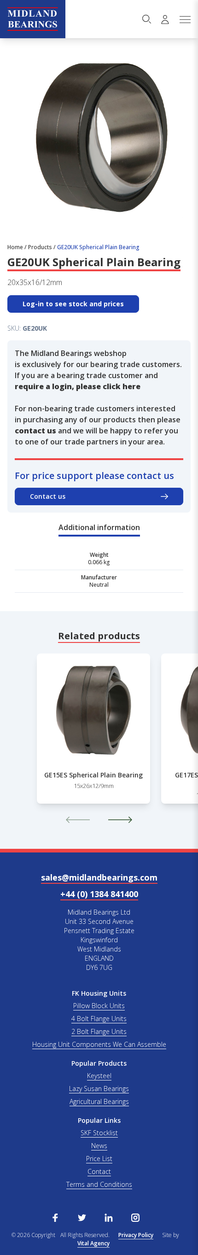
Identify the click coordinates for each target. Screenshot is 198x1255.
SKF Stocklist (99, 1132)
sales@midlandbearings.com (99, 877)
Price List (99, 1158)
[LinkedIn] (109, 1217)
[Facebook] (55, 1217)
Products (40, 247)
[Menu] (184, 19)
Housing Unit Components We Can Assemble (99, 1044)
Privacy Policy (135, 1235)
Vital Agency (93, 1243)
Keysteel (99, 1075)
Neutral (99, 585)
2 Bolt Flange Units (99, 1031)
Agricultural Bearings (99, 1101)
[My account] (164, 19)
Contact (99, 1171)
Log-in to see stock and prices (73, 303)
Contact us (47, 496)
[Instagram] (135, 1217)
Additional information (99, 527)
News (99, 1145)
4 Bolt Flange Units (99, 1018)
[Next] (120, 820)
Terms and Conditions (99, 1184)
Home (15, 247)
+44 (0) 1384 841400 (99, 893)
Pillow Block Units (99, 1005)
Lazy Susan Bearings (99, 1088)
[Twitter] (82, 1217)
